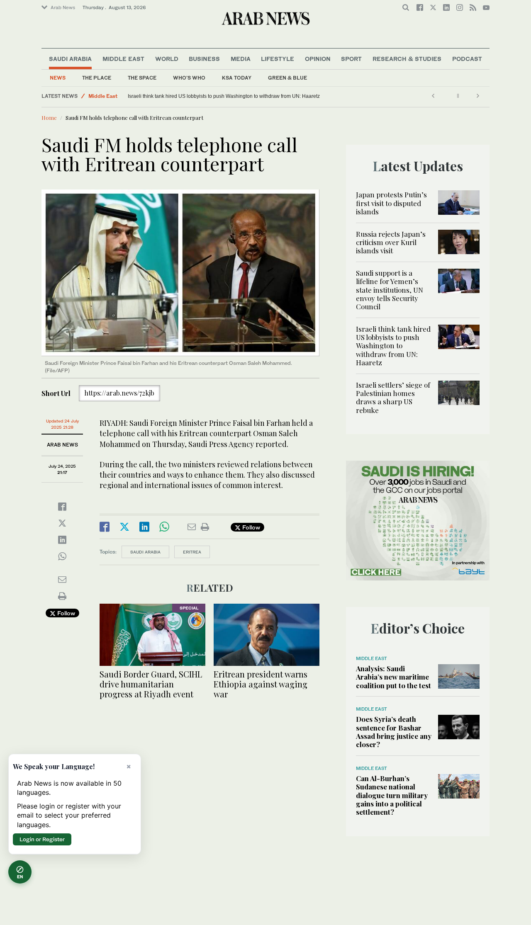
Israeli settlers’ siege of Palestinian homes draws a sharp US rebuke (393, 397)
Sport (351, 58)
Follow (65, 613)
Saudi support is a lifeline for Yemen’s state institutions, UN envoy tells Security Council (389, 289)
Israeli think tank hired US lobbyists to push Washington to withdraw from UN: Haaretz (224, 96)
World (166, 58)
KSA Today (236, 78)
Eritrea (192, 551)
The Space (142, 78)
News (58, 78)
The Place (96, 78)
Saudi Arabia (70, 58)
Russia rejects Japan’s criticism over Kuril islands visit (391, 242)
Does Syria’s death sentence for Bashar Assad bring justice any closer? (393, 731)
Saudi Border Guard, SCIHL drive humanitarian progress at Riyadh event (151, 683)
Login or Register (42, 839)
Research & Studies (407, 58)
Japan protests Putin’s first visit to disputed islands (391, 203)
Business (204, 58)
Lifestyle (277, 58)
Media (241, 58)
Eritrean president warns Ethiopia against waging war (260, 683)
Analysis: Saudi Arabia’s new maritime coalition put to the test (393, 677)
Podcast (467, 58)
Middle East (123, 58)
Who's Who (189, 78)
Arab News (63, 7)
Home (49, 117)
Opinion (318, 58)
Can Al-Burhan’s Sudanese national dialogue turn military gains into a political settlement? (392, 795)
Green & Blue (287, 78)
